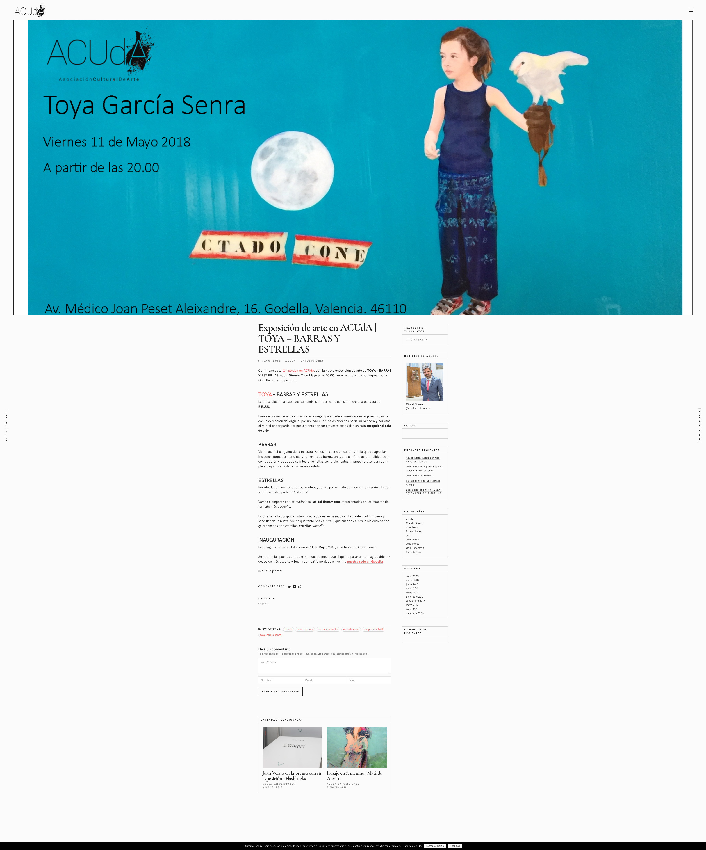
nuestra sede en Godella (365, 561)
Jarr (408, 535)
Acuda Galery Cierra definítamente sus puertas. (423, 459)
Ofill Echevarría (415, 548)
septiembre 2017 (415, 600)
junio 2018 (412, 584)
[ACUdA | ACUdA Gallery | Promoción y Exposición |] (30, 10)
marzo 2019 (412, 580)
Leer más (455, 846)
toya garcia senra (270, 634)
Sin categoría (413, 552)
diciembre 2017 (415, 596)
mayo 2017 (412, 605)
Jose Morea (412, 543)
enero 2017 (412, 609)
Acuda (290, 360)
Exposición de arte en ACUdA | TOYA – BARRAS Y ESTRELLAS (424, 491)
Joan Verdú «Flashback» (420, 475)
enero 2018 (412, 592)
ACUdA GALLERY (305, 629)
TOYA (265, 394)
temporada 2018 (374, 629)
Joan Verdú (412, 539)
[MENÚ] (691, 6)
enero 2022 (412, 576)
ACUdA (288, 629)
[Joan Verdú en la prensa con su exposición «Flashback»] (293, 747)
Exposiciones (312, 360)
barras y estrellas (328, 629)
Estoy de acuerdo (435, 846)
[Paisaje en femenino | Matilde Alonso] (357, 747)
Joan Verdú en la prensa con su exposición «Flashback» (424, 468)
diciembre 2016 (415, 613)
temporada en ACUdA (298, 370)
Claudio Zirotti (414, 523)
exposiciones (351, 629)
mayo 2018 (412, 588)
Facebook (410, 425)
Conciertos (412, 527)
